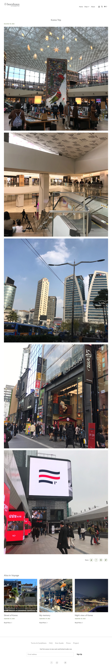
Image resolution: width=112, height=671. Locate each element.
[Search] (102, 7)
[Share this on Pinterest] (101, 560)
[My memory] (56, 595)
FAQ (50, 643)
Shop (86, 7)
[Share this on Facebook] (96, 560)
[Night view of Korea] (91, 595)
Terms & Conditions (38, 643)
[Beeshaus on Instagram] (57, 662)
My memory (44, 615)
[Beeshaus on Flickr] (61, 662)
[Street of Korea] (20, 595)
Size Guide (59, 643)
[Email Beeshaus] (65, 662)
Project (76, 643)
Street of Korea (11, 615)
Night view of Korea (84, 615)
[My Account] (99, 7)
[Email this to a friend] (105, 560)
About (93, 7)
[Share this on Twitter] (91, 560)
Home (81, 7)
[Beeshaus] (11, 5)
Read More (7, 623)
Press (68, 643)
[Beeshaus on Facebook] (51, 662)
